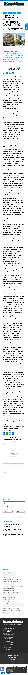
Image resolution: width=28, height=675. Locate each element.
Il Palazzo (18, 586)
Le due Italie (7, 603)
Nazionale (6, 606)
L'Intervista (19, 592)
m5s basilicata (14, 53)
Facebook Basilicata (8, 634)
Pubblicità (13, 657)
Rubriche (16, 608)
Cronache (18, 579)
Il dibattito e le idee (8, 583)
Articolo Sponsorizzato (9, 575)
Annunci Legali (6, 572)
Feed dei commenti (8, 647)
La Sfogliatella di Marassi (9, 601)
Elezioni (18, 12)
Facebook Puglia (8, 638)
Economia (6, 581)
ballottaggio (7, 51)
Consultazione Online (8, 579)
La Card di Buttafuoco (9, 599)
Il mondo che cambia (8, 586)
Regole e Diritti (7, 608)
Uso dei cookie (9, 660)
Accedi (22, 462)
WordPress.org (9, 649)
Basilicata (5, 12)
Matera (9, 12)
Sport (5, 612)
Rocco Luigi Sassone (15, 61)
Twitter (8, 640)
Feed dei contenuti (8, 646)
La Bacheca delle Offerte (9, 597)
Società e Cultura (8, 610)
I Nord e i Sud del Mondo (9, 588)
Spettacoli (18, 610)
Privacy (20, 660)
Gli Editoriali (15, 581)
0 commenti (18, 31)
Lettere (15, 603)
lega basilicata (14, 55)
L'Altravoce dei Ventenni (9, 590)
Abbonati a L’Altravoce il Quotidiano (12, 624)
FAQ (13, 662)
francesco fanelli (8, 59)
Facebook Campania (8, 637)
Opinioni (13, 606)
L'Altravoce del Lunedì (9, 592)
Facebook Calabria (8, 636)
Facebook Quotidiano (8, 633)
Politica (14, 12)
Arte (14, 572)
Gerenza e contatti (13, 655)
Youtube (8, 641)
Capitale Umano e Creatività (10, 577)
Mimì (21, 603)
